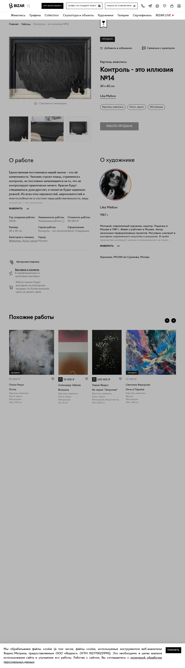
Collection (52, 15)
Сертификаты (142, 15)
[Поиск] (28, 6)
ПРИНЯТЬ (173, 650)
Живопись (18, 15)
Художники (105, 15)
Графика (35, 15)
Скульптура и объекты (78, 15)
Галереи (123, 15)
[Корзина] (172, 6)
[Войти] (179, 6)
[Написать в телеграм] (150, 6)
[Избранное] (164, 6)
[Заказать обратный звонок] (143, 6)
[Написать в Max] (157, 6)
